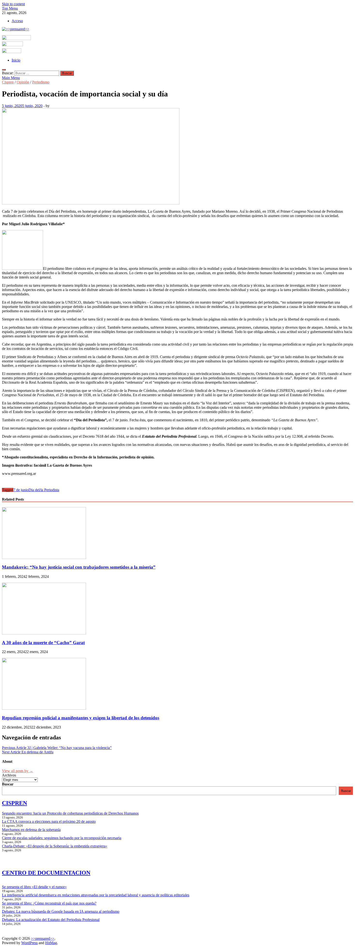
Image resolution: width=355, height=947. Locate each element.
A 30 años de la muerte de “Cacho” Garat (43, 642)
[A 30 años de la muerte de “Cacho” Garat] (44, 633)
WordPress (29, 943)
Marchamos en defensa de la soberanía (31, 830)
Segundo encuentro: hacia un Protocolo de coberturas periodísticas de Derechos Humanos (70, 813)
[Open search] (4, 69)
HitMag (51, 943)
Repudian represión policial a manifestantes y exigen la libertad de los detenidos (80, 717)
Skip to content (13, 4)
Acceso (17, 21)
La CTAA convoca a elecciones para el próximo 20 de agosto (49, 821)
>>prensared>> (42, 938)
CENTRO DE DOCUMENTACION (46, 873)
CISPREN (14, 803)
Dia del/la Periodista (43, 490)
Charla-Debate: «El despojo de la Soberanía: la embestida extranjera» (54, 846)
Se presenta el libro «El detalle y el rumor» (34, 887)
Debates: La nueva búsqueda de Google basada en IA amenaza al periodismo (60, 911)
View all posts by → (17, 771)
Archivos (9, 775)
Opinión (23, 82)
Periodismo (40, 82)
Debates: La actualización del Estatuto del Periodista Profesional (50, 920)
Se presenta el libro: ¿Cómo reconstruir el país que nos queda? (49, 903)
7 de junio (20, 490)
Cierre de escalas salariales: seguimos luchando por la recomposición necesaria (61, 838)
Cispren (8, 82)
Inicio (16, 60)
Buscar (8, 784)
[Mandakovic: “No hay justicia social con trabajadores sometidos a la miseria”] (44, 558)
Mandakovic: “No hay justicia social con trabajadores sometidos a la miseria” (79, 567)
